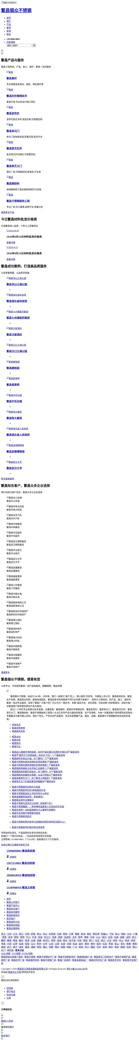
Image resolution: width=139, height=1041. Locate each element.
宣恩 (105, 947)
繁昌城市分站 (13, 922)
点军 (74, 937)
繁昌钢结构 (13, 183)
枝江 (134, 937)
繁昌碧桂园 (13, 368)
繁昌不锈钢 (29, 957)
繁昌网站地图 (13, 925)
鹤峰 (123, 947)
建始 (93, 947)
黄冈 (87, 944)
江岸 (9, 934)
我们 (9, 21)
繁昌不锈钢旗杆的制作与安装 (26, 787)
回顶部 (10, 988)
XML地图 (5, 953)
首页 (9, 18)
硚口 (21, 934)
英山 (117, 944)
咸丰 (111, 947)
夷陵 (86, 937)
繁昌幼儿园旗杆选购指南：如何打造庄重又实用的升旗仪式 (40, 752)
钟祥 (115, 940)
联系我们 (11, 918)
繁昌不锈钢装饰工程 (18, 201)
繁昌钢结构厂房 (84, 957)
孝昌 (3, 944)
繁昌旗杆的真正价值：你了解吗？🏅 (29, 758)
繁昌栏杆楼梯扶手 (17, 95)
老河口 (46, 940)
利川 (87, 947)
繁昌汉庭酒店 (14, 334)
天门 (3, 950)
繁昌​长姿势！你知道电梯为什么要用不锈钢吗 (33, 810)
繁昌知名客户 (13, 909)
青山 (39, 934)
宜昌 (54, 937)
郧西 (22, 937)
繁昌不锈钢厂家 (48, 960)
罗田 (111, 944)
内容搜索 (11, 42)
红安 (105, 944)
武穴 (9, 947)
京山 (121, 940)
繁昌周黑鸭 (13, 384)
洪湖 (69, 944)
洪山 (45, 934)
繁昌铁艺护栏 (114, 960)
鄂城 (85, 940)
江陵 (57, 944)
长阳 (110, 937)
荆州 (39, 944)
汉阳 (27, 934)
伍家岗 (67, 937)
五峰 (116, 937)
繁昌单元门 (13, 131)
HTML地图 (27, 953)
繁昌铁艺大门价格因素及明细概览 (28, 781)
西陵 (60, 937)
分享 (9, 998)
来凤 (117, 947)
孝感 (127, 940)
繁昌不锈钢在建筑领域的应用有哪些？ (30, 765)
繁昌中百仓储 (14, 401)
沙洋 (109, 940)
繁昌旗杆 (12, 78)
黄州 (93, 944)
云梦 (15, 944)
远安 (92, 937)
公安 (51, 944)
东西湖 (52, 934)
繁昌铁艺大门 (14, 166)
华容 (79, 940)
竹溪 (34, 937)
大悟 (9, 944)
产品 (9, 24)
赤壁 (51, 947)
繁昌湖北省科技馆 (17, 301)
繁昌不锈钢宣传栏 (66, 957)
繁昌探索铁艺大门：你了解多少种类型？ (31, 778)
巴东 (99, 947)
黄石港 (96, 934)
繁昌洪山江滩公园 (17, 284)
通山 (45, 947)
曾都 (63, 947)
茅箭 (4, 937)
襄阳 (3, 940)
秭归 (104, 937)
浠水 (123, 944)
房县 (40, 937)
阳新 (123, 934)
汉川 (33, 944)
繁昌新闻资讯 (13, 915)
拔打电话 (11, 991)
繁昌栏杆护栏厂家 (97, 960)
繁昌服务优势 (18, 731)
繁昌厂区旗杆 (64, 960)
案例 (9, 28)
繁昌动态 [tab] (16, 737)
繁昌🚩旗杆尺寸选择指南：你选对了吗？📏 (33, 755)
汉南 (59, 934)
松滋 (75, 944)
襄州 (21, 940)
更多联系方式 (22, 845)
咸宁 (15, 947)
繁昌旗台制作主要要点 (23, 800)
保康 (39, 940)
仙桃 (129, 947)
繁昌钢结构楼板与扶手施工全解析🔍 (29, 768)
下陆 (111, 934)
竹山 (28, 937)
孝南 (133, 940)
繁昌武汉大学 (14, 468)
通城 (33, 947)
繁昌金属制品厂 (79, 960)
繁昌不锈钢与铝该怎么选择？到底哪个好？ (32, 803)
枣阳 (53, 940)
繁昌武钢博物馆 (16, 451)
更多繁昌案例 (7, 479)
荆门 (91, 940)
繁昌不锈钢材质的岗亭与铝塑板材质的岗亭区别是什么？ (39, 822)
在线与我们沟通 (8, 845)
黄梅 (134, 944)
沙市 (45, 944)
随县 (69, 947)
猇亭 (80, 937)
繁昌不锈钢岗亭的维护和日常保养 (28, 827)
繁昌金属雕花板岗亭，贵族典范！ (28, 797)
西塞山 (104, 934)
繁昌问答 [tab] (16, 740)
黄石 (89, 934)
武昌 (33, 934)
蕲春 (129, 944)
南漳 (27, 940)
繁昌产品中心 (13, 905)
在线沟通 (11, 995)
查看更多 (5, 672)
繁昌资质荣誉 (18, 728)
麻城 (3, 947)
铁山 (117, 934)
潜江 (134, 947)
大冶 (129, 934)
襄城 (9, 940)
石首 (63, 944)
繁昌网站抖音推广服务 (12, 957)
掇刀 (103, 940)
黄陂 (77, 934)
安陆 (27, 944)
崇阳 (39, 947)
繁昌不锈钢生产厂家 (46, 957)
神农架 (10, 950)
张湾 (10, 937)
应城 (21, 944)
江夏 (71, 934)
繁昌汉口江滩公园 (17, 351)
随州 (57, 947)
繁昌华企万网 (14, 972)
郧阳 (16, 937)
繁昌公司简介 (13, 902)
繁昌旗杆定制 (32, 960)
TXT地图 (16, 953)
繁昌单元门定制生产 (103, 957)
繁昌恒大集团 (14, 418)
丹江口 (47, 937)
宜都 (122, 937)
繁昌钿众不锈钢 (16, 10)
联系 (9, 34)
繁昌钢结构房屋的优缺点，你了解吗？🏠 (32, 772)
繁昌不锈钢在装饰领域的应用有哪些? (30, 762)
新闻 (9, 31)
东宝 (97, 940)
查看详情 (11, 242)
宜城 (59, 940)
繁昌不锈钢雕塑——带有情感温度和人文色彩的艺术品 (38, 806)
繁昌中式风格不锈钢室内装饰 (26, 813)
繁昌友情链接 (13, 928)
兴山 (98, 937)
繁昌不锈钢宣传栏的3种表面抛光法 (29, 790)
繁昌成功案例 (13, 912)
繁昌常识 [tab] (16, 743)
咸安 (21, 947)
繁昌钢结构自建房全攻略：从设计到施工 (31, 775)
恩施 (81, 947)
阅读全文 (16, 725)
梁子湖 (72, 940)
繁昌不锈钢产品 (122, 957)
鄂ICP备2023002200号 (77, 969)
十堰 (135, 934)
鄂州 (65, 940)
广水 (75, 947)
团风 (99, 944)
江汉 (15, 934)
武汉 (3, 934)
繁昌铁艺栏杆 (14, 148)
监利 (81, 944)
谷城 (33, 940)
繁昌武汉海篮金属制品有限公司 (32, 969)
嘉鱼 (27, 947)
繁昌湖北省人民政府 (18, 434)
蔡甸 (65, 934)
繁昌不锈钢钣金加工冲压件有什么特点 (30, 793)
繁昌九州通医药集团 (18, 317)
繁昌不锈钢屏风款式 (21, 816)
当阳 (128, 937)
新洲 (83, 934)
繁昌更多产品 (7, 212)
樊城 (15, 940)
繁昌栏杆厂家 (17, 960)
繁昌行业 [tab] (16, 746)
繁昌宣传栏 (13, 113)
